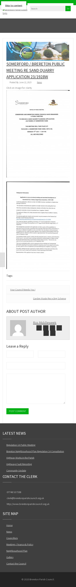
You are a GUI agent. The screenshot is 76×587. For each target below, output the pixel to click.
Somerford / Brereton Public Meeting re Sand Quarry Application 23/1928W (35, 70)
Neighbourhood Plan (16, 550)
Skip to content (13, 5)
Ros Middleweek (44, 322)
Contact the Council (16, 563)
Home (9, 525)
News (39, 82)
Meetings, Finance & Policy (19, 544)
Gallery (9, 557)
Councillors (12, 538)
